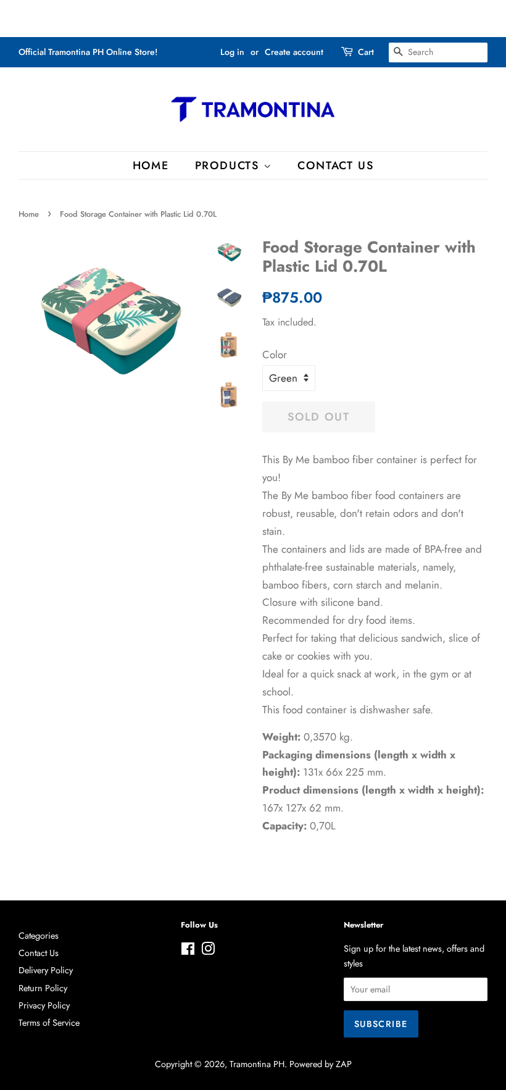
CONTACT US (335, 165)
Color (274, 354)
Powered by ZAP (320, 1064)
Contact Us (39, 953)
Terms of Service (49, 1023)
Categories (39, 935)
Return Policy (43, 988)
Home (29, 214)
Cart (366, 52)
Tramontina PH (257, 1064)
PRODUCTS (229, 165)
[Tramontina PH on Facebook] (188, 951)
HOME (151, 165)
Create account (294, 52)
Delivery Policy (46, 970)
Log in (232, 52)
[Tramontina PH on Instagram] (208, 951)
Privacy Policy (44, 1005)
